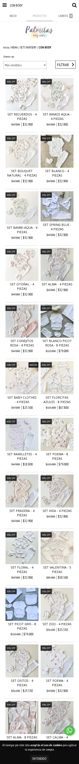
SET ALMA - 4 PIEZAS (57, 284)
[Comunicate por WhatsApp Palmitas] (69, 730)
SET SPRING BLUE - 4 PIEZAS (57, 227)
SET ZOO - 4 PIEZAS (57, 624)
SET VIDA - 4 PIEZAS (57, 511)
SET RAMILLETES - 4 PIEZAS (22, 456)
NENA (14, 47)
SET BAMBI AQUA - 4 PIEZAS (22, 229)
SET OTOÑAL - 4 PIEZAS (22, 286)
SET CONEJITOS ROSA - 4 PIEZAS (22, 343)
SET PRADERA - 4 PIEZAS (21, 513)
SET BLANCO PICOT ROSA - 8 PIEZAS (57, 343)
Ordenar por (8, 56)
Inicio (6, 47)
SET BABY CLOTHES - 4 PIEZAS (22, 399)
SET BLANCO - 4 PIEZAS (57, 173)
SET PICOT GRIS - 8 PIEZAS (22, 626)
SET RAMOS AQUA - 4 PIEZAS (57, 116)
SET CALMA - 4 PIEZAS (57, 739)
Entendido (39, 759)
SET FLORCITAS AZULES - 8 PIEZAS (57, 399)
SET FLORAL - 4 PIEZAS (22, 569)
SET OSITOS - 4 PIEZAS (22, 682)
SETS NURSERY (28, 47)
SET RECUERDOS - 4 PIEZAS (22, 116)
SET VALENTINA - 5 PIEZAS (57, 569)
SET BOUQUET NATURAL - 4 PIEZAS (22, 173)
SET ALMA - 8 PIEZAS (22, 737)
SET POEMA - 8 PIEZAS (57, 456)
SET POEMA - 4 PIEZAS (57, 682)
